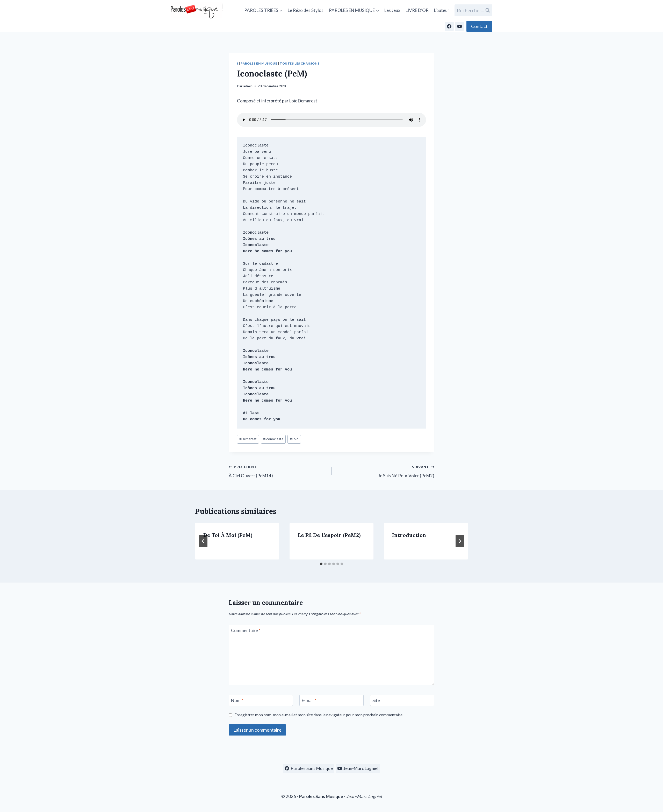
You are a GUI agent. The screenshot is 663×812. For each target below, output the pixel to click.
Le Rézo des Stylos (305, 10)
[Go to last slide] (203, 541)
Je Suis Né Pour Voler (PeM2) (406, 472)
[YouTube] (459, 26)
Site (376, 700)
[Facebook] (449, 26)
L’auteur (441, 10)
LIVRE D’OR (417, 10)
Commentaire (246, 630)
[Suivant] (460, 541)
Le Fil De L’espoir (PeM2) (329, 535)
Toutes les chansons (299, 63)
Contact (479, 26)
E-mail (309, 700)
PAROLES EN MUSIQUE (259, 63)
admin (248, 86)
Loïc (294, 439)
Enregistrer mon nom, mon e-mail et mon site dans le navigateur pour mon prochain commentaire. (318, 714)
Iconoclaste (273, 439)
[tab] (321, 564)
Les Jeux (392, 10)
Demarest (248, 439)
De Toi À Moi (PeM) (227, 535)
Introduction (409, 535)
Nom (237, 700)
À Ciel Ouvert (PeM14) (251, 472)
